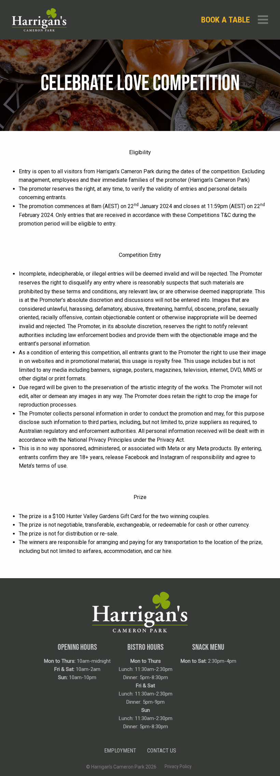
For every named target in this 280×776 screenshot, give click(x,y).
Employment (120, 750)
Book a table (225, 20)
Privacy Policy (178, 766)
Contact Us (161, 750)
